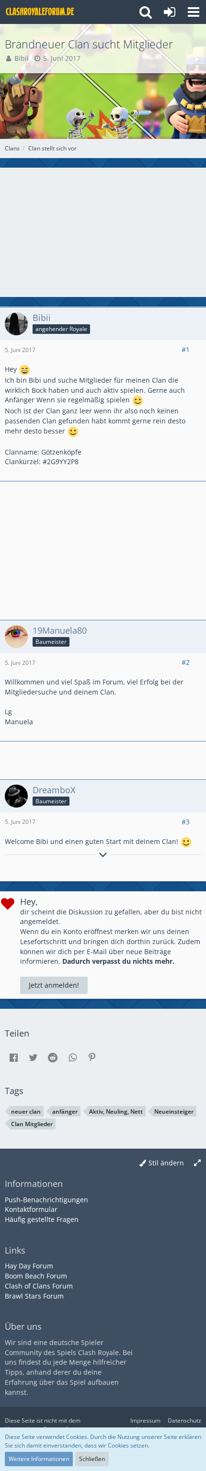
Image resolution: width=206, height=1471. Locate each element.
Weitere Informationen (39, 1459)
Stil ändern (166, 1162)
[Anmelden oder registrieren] (169, 12)
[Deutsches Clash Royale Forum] (41, 12)
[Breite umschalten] (197, 1163)
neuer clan (26, 1111)
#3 (186, 821)
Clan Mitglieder (32, 1124)
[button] (193, 12)
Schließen (92, 1459)
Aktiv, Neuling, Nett (116, 1111)
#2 (186, 662)
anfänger (65, 1111)
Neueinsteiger (174, 1111)
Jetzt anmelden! (54, 985)
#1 (186, 349)
